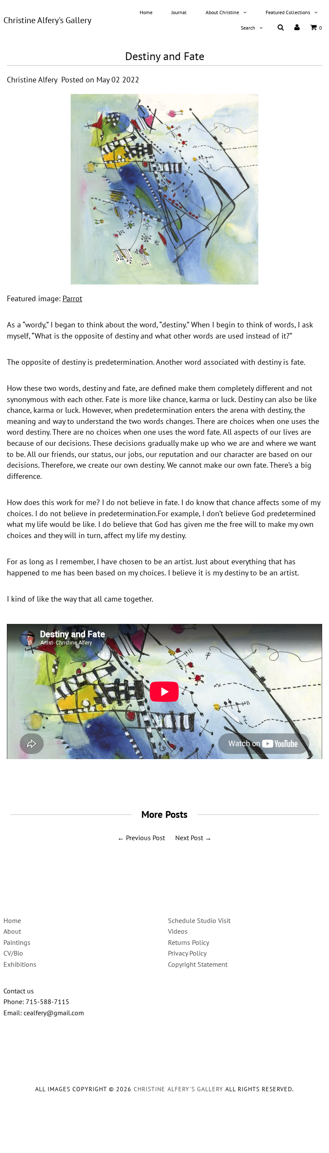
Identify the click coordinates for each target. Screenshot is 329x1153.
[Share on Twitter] (161, 779)
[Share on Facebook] (143, 779)
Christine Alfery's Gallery (47, 20)
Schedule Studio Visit (199, 920)
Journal (179, 12)
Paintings (16, 942)
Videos (178, 931)
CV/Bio (13, 953)
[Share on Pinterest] (182, 779)
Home (146, 12)
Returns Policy (188, 942)
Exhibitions (19, 964)
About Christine (222, 12)
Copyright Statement (197, 964)
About (12, 931)
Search (248, 27)
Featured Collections (288, 12)
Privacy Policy (187, 953)
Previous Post (145, 837)
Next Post (189, 837)
